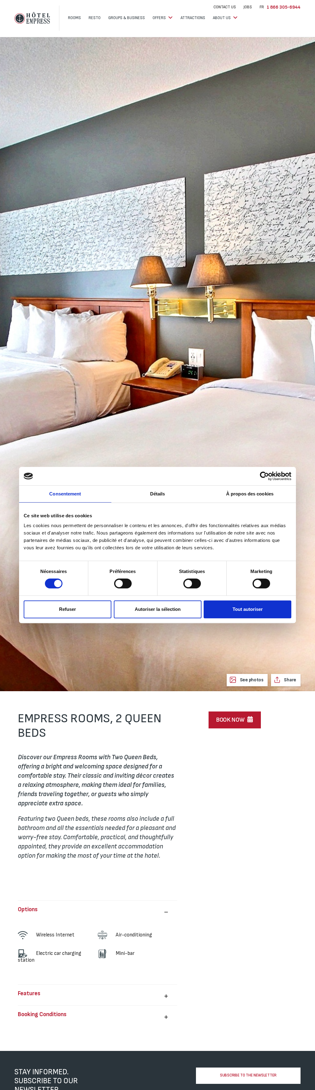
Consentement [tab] (65, 493)
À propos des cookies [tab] (249, 493)
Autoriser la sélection (158, 609)
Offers (160, 17)
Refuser (67, 609)
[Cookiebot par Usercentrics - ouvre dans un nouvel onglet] (264, 476)
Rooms (74, 17)
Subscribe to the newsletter (248, 1075)
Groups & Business (126, 17)
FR (262, 7)
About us (222, 17)
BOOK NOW (230, 719)
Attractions (193, 17)
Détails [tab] (157, 493)
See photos (251, 680)
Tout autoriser (248, 609)
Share (289, 680)
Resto (95, 17)
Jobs (248, 7)
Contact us (224, 7)
